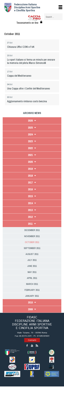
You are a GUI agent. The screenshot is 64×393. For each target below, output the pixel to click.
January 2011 (32, 295)
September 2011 (32, 248)
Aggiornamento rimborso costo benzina (27, 101)
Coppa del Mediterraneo (19, 76)
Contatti (32, 340)
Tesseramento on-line (27, 23)
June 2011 (32, 266)
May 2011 (32, 272)
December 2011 (32, 230)
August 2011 (32, 254)
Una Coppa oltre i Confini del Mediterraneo (28, 88)
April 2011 (32, 278)
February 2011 (32, 290)
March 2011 (32, 284)
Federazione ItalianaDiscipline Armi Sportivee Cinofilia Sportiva (27, 7)
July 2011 (32, 260)
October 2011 (32, 242)
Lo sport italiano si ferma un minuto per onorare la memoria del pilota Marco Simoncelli (31, 61)
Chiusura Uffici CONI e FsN (20, 47)
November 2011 (32, 236)
